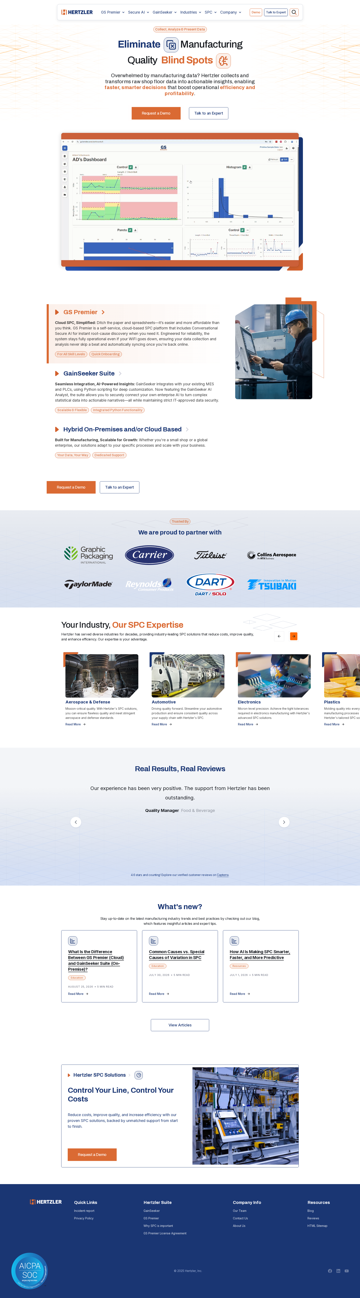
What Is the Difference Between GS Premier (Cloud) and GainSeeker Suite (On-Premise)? (96, 960)
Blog (311, 1210)
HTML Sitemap (318, 1225)
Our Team (239, 1210)
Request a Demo (156, 113)
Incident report (84, 1210)
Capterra (223, 875)
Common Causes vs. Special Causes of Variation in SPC (176, 954)
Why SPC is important (158, 1225)
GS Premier (151, 1218)
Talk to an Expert (208, 113)
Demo (256, 12)
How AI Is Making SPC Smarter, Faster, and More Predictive (260, 954)
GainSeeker (152, 1210)
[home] (77, 12)
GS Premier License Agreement (165, 1233)
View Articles (180, 1025)
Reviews (313, 1218)
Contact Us (240, 1218)
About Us (239, 1225)
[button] (112, 12)
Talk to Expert (276, 12)
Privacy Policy (84, 1218)
